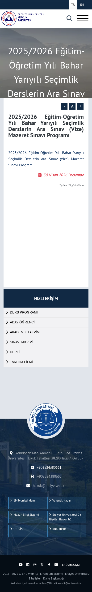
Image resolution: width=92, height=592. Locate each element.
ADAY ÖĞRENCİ (22, 322)
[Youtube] (20, 564)
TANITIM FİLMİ (21, 362)
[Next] (13, 564)
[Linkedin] (27, 564)
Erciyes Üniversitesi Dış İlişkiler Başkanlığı (65, 517)
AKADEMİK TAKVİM (25, 332)
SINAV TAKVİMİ (21, 342)
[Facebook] (49, 564)
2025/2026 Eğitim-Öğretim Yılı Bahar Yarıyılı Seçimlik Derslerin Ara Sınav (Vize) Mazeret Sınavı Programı (46, 158)
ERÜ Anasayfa (70, 565)
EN (82, 5)
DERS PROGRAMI (24, 312)
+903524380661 (48, 467)
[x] (42, 564)
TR (73, 5)
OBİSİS (17, 529)
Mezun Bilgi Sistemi (25, 515)
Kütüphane (59, 529)
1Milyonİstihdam (23, 500)
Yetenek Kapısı (61, 500)
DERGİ (15, 352)
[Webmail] (56, 564)
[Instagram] (35, 564)
